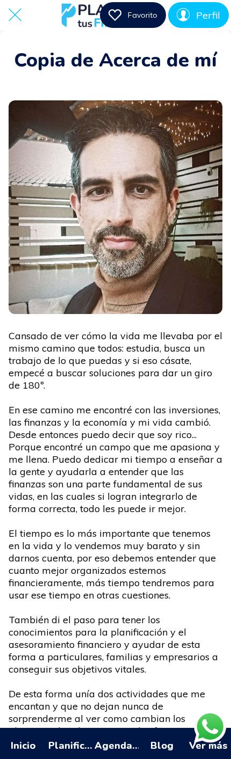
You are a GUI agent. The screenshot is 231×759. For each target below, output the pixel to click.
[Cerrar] (15, 15)
